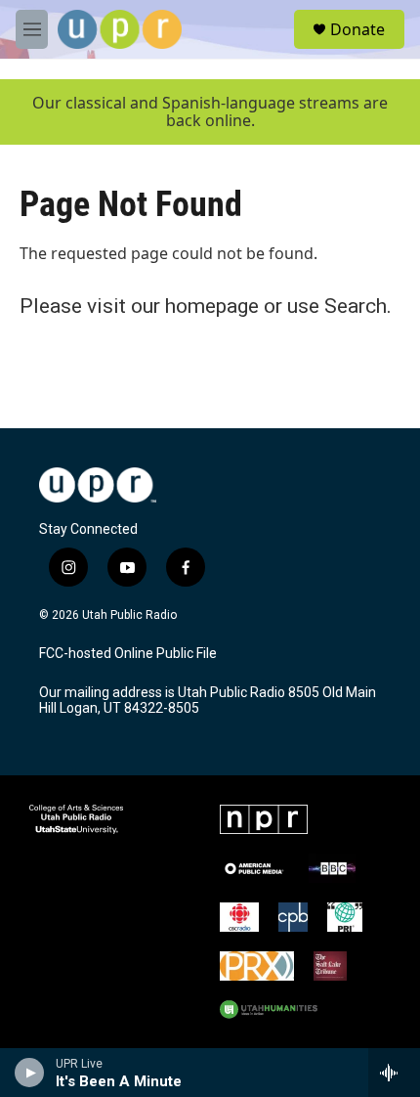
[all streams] (394, 1072)
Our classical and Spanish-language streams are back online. (210, 112)
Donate (357, 29)
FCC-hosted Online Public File (128, 653)
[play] (30, 1072)
